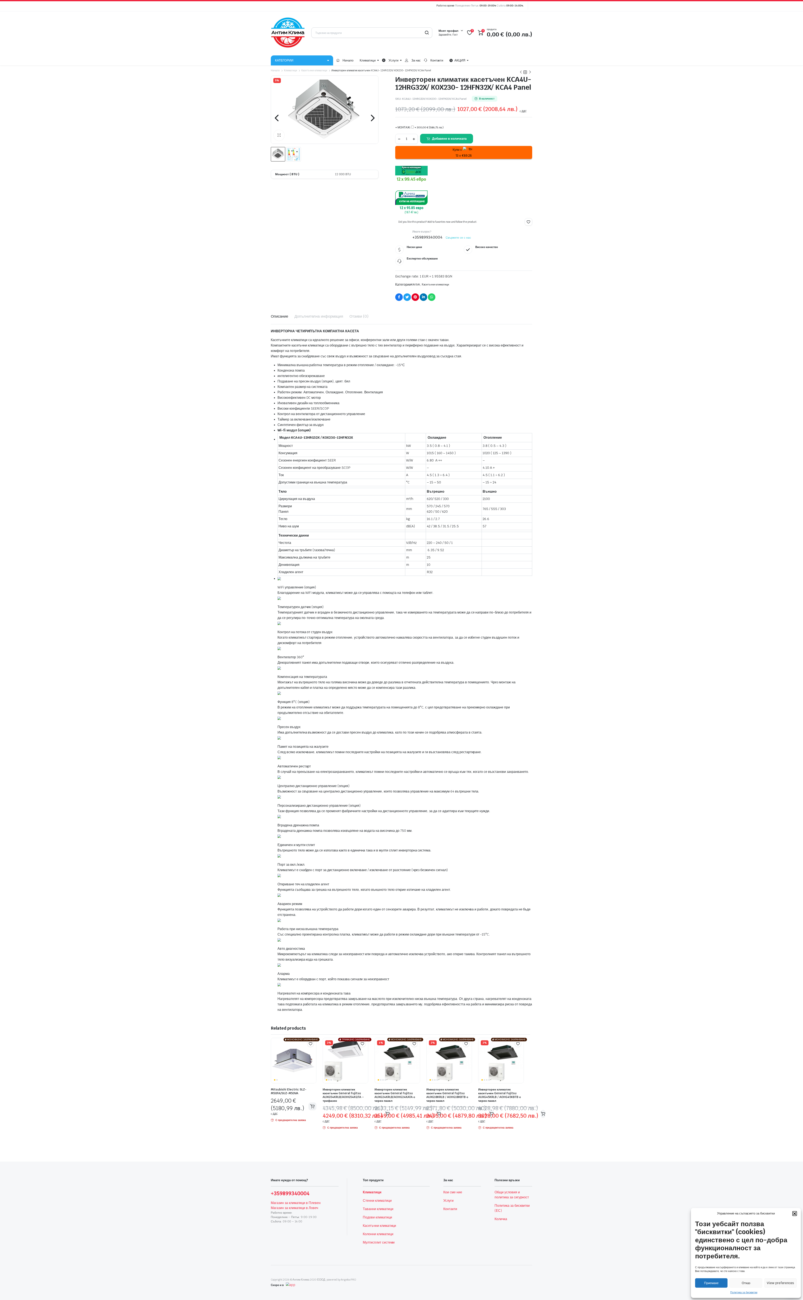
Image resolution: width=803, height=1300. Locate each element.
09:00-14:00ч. (515, 5)
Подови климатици (377, 1217)
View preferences (780, 1283)
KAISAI (415, 284)
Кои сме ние (452, 1192)
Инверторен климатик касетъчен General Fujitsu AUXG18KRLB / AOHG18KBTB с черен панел (447, 1095)
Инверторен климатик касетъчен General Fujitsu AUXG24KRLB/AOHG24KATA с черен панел (395, 1095)
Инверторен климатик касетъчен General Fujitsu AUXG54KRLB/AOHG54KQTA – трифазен (343, 1095)
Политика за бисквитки (743, 1292)
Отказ (746, 1283)
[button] (795, 1213)
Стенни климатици (377, 1200)
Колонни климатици (378, 1234)
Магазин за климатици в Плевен (296, 1203)
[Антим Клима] (288, 32)
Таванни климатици (378, 1209)
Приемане (711, 1283)
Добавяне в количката (449, 139)
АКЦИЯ (459, 60)
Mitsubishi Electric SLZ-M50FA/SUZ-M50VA (288, 1091)
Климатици (368, 60)
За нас (416, 60)
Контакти (436, 60)
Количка (501, 1219)
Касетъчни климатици (314, 70)
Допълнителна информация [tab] (318, 316)
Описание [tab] (279, 316)
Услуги (393, 60)
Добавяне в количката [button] (312, 1106)
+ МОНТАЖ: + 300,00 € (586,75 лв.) (419, 127)
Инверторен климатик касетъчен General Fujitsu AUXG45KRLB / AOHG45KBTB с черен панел (499, 1095)
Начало (348, 60)
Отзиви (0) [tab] (358, 316)
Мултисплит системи (379, 1242)
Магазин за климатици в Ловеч (294, 1208)
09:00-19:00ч (487, 5)
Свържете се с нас (458, 237)
